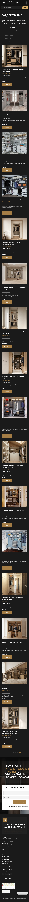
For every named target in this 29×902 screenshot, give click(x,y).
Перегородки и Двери (7, 866)
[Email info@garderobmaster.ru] (11, 874)
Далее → (20, 752)
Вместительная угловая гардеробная (12, 199)
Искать (24, 7)
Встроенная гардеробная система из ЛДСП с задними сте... (14, 332)
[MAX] (8, 874)
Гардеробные (12, 27)
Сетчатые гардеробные (9, 41)
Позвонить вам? (8, 878)
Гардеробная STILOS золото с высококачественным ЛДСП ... (10, 732)
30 (18, 752)
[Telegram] (3, 874)
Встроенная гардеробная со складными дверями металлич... (13, 511)
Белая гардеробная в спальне (10, 114)
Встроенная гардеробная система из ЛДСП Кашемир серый (14, 288)
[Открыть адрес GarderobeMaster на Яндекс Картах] (8, 886)
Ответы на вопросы (6, 854)
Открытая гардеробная (9, 38)
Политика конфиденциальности (22, 898)
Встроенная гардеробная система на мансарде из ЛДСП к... (12, 466)
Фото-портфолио (6, 856)
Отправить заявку (19, 802)
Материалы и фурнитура (7, 861)
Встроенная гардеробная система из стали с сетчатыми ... (14, 421)
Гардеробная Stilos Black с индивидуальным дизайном (14, 687)
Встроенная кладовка (8, 554)
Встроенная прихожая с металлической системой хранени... (13, 598)
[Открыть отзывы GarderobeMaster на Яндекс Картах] (8, 891)
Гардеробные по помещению (10, 32)
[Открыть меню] (26, 3)
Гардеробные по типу (8, 35)
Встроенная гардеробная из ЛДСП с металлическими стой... (12, 243)
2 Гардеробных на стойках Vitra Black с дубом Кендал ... (13, 70)
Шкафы (3, 865)
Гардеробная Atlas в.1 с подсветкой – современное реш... (12, 643)
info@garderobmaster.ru (7, 871)
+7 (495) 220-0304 (7, 869)
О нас (3, 853)
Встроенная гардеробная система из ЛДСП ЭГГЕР (14, 377)
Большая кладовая (7, 157)
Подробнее (7, 84)
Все (4, 27)
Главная (4, 851)
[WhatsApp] (6, 874)
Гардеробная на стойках (9, 30)
